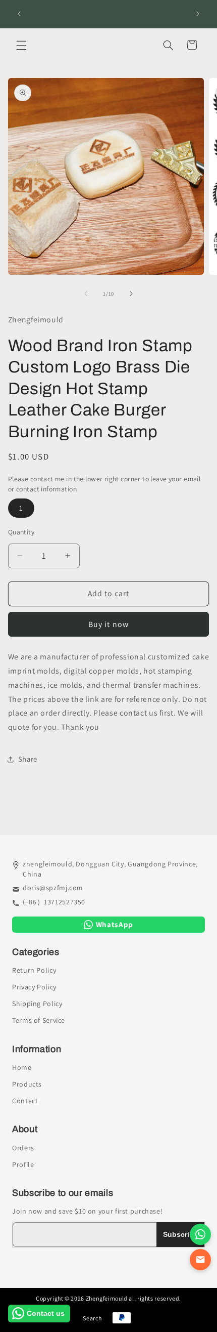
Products (27, 1084)
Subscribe (180, 1234)
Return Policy (34, 970)
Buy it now (108, 624)
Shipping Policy (37, 1003)
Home (22, 1067)
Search (92, 1318)
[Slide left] (86, 294)
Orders (23, 1147)
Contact (25, 1100)
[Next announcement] (198, 14)
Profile (23, 1164)
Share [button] (27, 759)
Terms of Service (38, 1020)
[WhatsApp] (200, 1234)
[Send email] (200, 1259)
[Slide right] (131, 294)
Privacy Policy (34, 986)
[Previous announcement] (19, 14)
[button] (21, 45)
